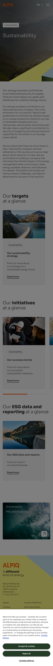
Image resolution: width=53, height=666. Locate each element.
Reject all (26, 653)
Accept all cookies (26, 646)
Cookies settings (26, 660)
